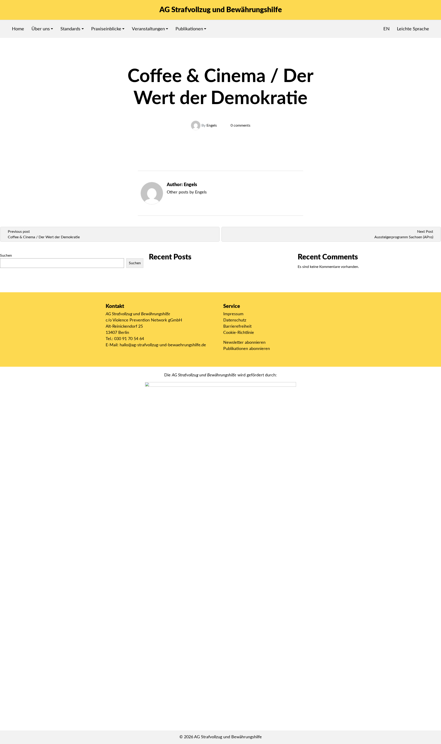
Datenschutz (234, 320)
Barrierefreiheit (237, 326)
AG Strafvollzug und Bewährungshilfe (220, 10)
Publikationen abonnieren (246, 349)
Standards (70, 29)
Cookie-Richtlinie (238, 333)
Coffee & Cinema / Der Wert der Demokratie (44, 237)
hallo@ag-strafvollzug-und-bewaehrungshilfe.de (163, 345)
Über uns (40, 29)
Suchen (6, 255)
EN (386, 29)
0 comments (240, 125)
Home (18, 29)
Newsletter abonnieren (244, 343)
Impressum (233, 314)
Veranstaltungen (148, 29)
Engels (211, 125)
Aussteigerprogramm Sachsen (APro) (403, 237)
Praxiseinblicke (106, 29)
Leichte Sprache (413, 29)
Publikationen (189, 29)
